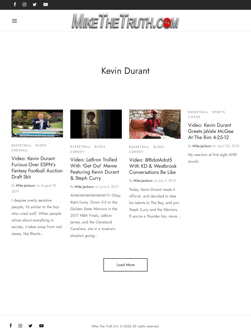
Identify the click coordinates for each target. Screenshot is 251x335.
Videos (194, 117)
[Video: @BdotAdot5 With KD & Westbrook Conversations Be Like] (155, 124)
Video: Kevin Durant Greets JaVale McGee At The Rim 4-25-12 (211, 131)
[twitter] (30, 326)
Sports (218, 112)
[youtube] (41, 326)
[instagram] (20, 326)
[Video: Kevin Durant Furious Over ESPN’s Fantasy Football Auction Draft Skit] (37, 123)
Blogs (41, 145)
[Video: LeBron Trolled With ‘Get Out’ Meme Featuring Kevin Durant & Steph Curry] (96, 124)
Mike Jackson (25, 185)
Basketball (22, 145)
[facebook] (10, 326)
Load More (126, 265)
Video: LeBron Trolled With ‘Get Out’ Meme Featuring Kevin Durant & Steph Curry (94, 169)
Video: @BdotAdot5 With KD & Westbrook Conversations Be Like (152, 166)
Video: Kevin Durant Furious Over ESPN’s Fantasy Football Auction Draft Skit (37, 167)
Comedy (77, 152)
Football (20, 150)
